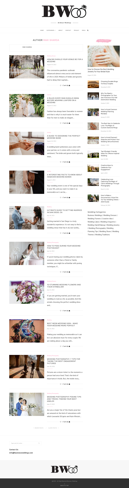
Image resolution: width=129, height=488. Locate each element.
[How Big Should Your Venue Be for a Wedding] (26, 67)
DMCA (83, 30)
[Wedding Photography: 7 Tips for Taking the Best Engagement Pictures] (26, 366)
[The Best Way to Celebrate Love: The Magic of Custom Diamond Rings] (93, 126)
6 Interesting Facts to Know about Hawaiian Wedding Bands (64, 176)
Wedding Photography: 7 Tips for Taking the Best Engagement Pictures (63, 361)
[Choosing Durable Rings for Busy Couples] (93, 84)
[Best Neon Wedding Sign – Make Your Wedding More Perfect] (26, 331)
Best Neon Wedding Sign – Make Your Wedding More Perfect (62, 324)
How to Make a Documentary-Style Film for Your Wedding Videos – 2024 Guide (110, 199)
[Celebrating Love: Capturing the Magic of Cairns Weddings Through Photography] (93, 182)
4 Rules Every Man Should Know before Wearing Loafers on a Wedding (63, 100)
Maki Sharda (27, 47)
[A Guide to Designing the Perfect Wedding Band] (26, 143)
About (60, 30)
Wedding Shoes (105, 231)
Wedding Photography (53, 242)
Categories (50, 30)
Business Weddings (95, 215)
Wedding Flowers (51, 281)
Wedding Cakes (93, 222)
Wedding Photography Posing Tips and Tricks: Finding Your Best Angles (64, 399)
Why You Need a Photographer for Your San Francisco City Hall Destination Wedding (109, 96)
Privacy (76, 30)
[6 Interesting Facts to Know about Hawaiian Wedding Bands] (26, 182)
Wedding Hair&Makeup (96, 225)
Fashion (49, 95)
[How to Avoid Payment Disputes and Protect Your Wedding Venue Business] (93, 140)
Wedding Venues (51, 56)
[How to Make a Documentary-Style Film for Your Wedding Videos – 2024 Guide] (93, 198)
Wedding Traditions (102, 234)
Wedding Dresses (109, 215)
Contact (68, 30)
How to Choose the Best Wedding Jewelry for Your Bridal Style (101, 70)
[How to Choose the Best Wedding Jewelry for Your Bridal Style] (104, 56)
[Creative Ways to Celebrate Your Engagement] (93, 168)
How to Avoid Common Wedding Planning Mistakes (109, 112)
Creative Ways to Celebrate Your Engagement (107, 167)
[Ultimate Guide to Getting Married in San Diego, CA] (26, 217)
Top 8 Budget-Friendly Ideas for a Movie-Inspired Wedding (110, 154)
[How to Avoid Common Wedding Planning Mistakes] (93, 112)
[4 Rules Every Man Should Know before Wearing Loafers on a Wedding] (26, 105)
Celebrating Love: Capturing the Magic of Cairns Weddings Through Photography (110, 182)
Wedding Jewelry (113, 225)
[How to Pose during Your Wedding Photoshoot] (26, 253)
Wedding (49, 207)
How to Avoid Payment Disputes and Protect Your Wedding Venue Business (110, 140)
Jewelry (49, 132)
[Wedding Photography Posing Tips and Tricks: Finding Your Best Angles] (26, 404)
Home (42, 30)
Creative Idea (107, 218)
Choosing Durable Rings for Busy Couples (109, 82)
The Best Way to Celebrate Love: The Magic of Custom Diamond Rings (110, 126)
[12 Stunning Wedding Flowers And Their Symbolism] (26, 292)
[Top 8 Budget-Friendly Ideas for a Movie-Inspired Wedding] (93, 154)
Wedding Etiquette (108, 222)
